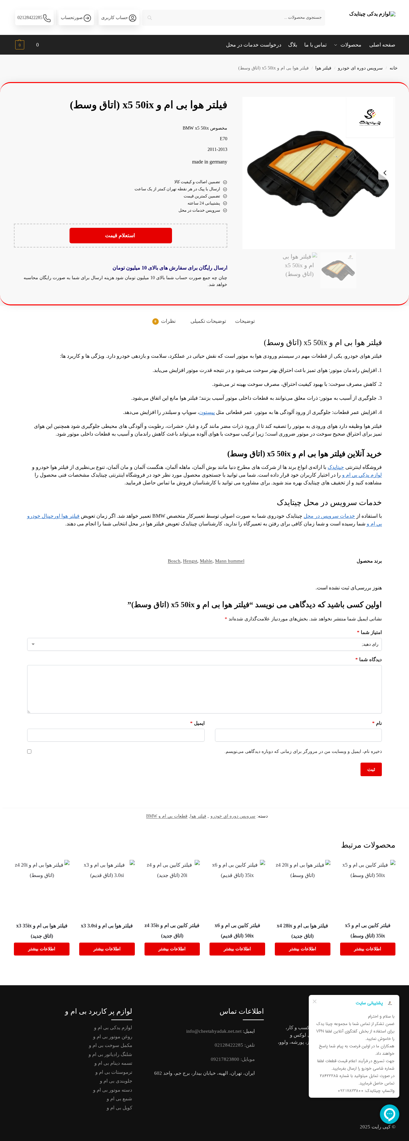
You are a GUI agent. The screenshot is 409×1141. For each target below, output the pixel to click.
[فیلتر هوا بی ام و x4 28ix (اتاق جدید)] (302, 887)
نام (377, 723)
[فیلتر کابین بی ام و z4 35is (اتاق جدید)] (172, 887)
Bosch (174, 561)
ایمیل (197, 723)
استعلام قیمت (120, 235)
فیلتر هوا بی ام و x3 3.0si (107, 925)
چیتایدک (336, 467)
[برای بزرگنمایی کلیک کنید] (318, 173)
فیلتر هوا (323, 68)
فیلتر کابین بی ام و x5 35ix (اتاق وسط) (368, 930)
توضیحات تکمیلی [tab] (208, 321)
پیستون (207, 412)
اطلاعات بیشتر (367, 948)
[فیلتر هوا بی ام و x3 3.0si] (107, 887)
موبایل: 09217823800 (233, 1059)
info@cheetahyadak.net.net (214, 1031)
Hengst (190, 561)
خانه (394, 68)
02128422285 (29, 17)
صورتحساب (72, 17)
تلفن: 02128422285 (235, 1045)
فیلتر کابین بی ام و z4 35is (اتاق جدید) (172, 930)
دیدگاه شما (368, 659)
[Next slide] (385, 173)
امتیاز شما (369, 632)
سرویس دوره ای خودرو (360, 68)
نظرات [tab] (165, 321)
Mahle (206, 561)
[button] (26, 45)
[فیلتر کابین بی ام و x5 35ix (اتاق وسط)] (368, 887)
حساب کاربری (114, 17)
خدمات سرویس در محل (329, 516)
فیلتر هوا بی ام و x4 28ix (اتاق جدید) (302, 931)
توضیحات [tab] (245, 321)
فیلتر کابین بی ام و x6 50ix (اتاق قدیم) (237, 930)
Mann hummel (229, 561)
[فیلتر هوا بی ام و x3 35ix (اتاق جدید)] (42, 887)
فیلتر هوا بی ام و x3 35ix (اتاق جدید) (42, 931)
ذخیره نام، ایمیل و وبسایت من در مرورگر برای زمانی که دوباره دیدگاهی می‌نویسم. (303, 751)
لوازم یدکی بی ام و (362, 475)
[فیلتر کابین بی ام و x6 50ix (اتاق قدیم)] (237, 887)
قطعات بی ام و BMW (167, 816)
